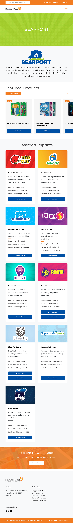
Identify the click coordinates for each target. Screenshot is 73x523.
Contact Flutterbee (39, 498)
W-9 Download (37, 493)
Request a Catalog (38, 495)
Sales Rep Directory (39, 500)
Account (64, 2)
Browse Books (20, 199)
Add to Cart (19, 131)
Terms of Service (63, 520)
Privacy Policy (53, 520)
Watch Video (53, 317)
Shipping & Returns (39, 491)
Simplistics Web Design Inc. (35, 520)
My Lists (48, 2)
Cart (56, 2)
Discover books (13, 93)
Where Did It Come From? (18, 123)
